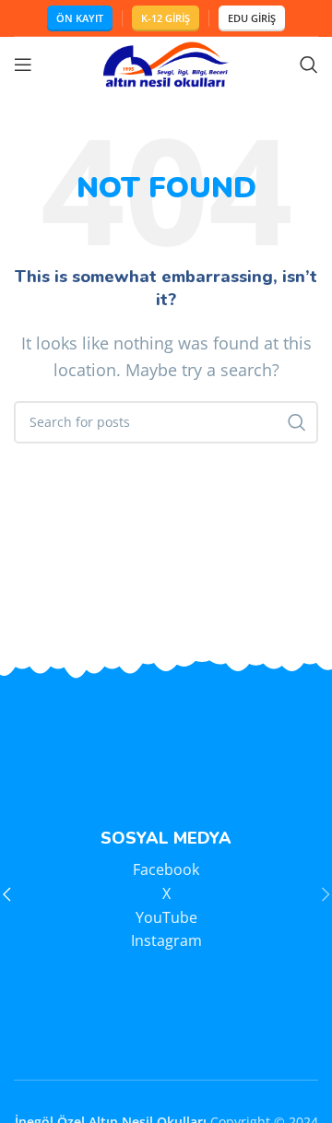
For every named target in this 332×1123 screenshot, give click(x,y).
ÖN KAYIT (79, 18)
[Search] (308, 64)
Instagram (166, 940)
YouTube (166, 917)
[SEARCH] (297, 422)
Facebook (166, 869)
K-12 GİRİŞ (165, 18)
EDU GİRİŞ (252, 18)
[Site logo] (166, 63)
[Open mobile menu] (23, 64)
